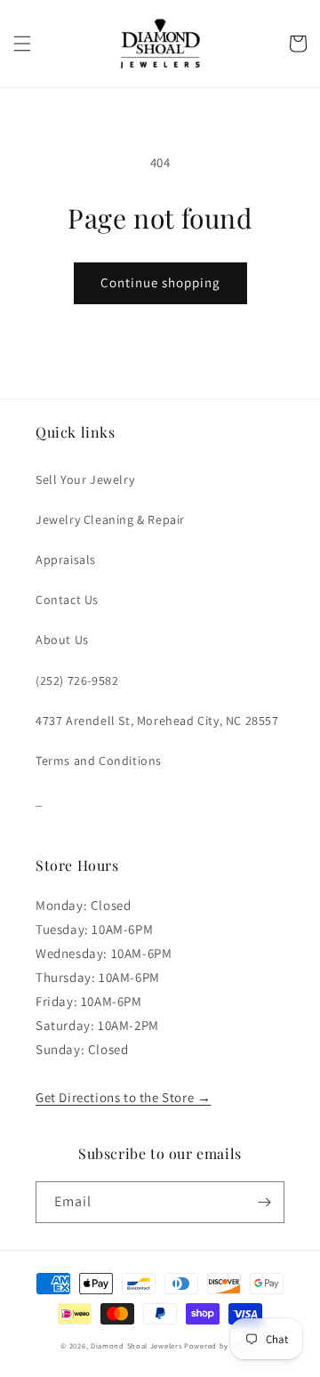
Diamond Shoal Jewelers (136, 1345)
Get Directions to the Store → (123, 1097)
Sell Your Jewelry (85, 479)
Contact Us (67, 600)
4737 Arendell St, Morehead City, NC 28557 (157, 721)
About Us (62, 640)
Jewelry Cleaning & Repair (110, 519)
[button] (22, 43)
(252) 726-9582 (77, 680)
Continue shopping (160, 282)
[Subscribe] (264, 1202)
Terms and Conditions (99, 761)
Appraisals (66, 560)
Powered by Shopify (222, 1345)
